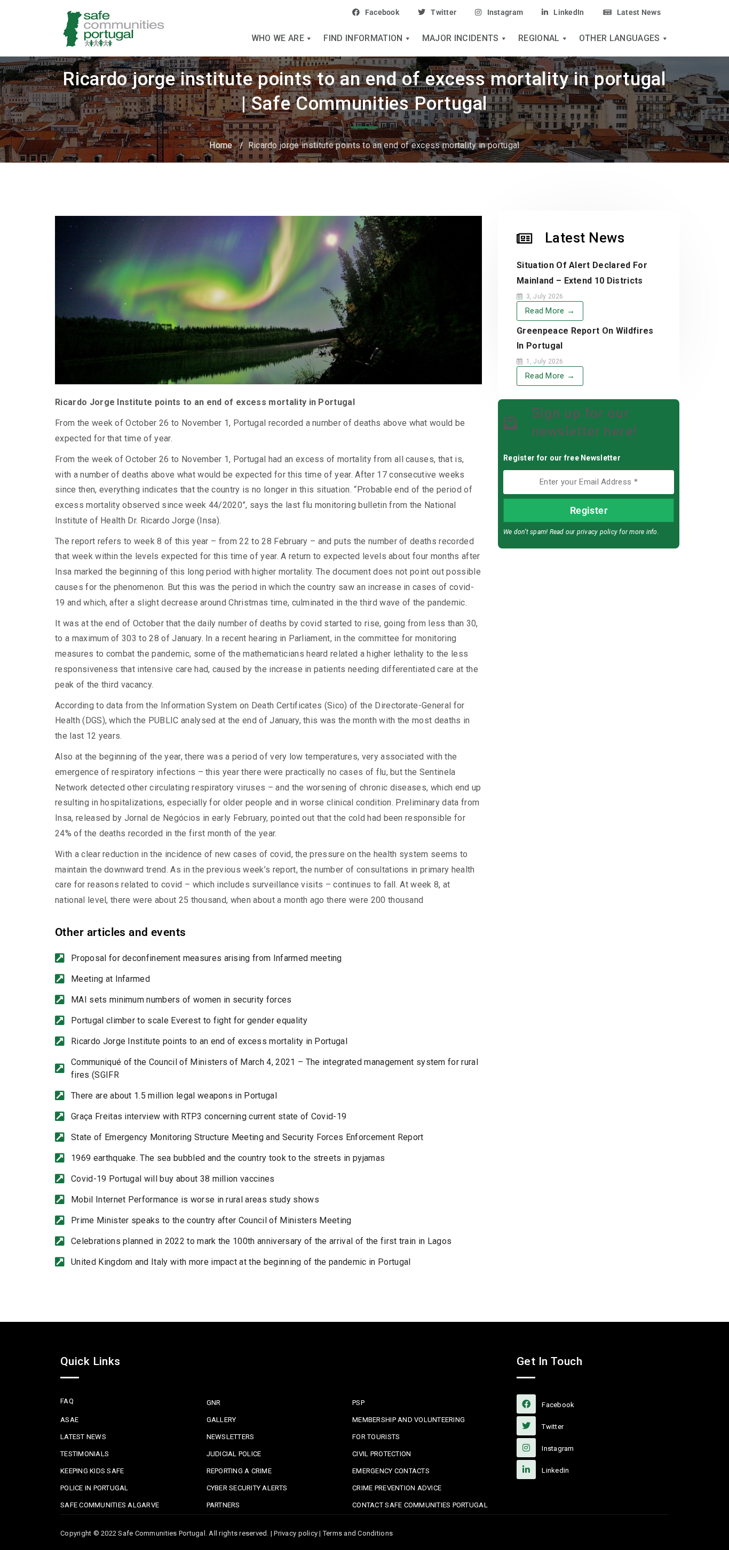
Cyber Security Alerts (247, 1488)
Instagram (505, 12)
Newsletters (231, 1437)
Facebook (382, 12)
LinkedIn (568, 12)
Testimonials (84, 1454)
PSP (358, 1403)
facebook (557, 1405)
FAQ (67, 1401)
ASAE (69, 1420)
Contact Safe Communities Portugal (420, 1505)
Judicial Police (234, 1454)
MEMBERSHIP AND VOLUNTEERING (408, 1420)
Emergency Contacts (391, 1471)
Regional (539, 38)
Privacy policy (296, 1533)
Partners (223, 1505)
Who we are (277, 38)
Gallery (221, 1420)
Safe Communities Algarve (109, 1505)
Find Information (362, 38)
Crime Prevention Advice (396, 1488)
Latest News (639, 12)
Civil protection (381, 1454)
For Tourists (376, 1437)
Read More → (550, 311)
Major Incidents (460, 38)
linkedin (554, 1470)
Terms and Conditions (358, 1533)
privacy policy (597, 532)
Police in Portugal (94, 1488)
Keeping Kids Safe (92, 1471)
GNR (214, 1403)
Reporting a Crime (239, 1471)
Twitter (443, 12)
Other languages (619, 38)
